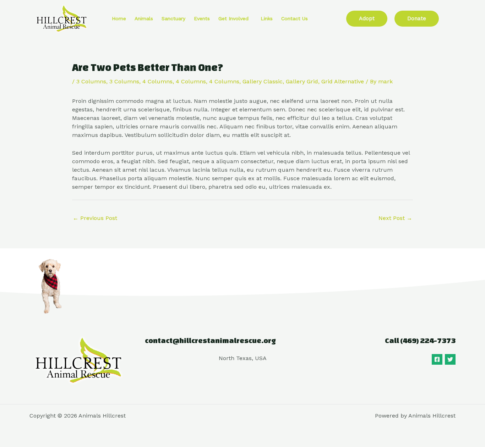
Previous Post (95, 218)
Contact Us (294, 18)
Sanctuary (173, 18)
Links (267, 18)
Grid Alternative (342, 81)
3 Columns (91, 81)
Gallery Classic (263, 81)
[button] (235, 18)
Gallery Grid (302, 81)
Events (202, 18)
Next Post (395, 218)
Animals (144, 18)
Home (119, 18)
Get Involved (233, 18)
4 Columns (157, 81)
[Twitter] (450, 359)
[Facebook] (437, 359)
